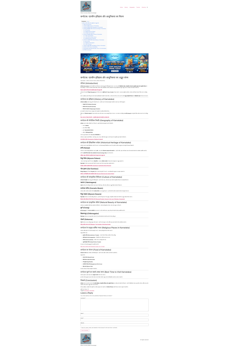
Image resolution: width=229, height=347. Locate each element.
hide (88, 21)
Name (82, 313)
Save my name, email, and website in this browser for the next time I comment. (99, 327)
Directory (144, 7)
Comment (83, 298)
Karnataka (92, 290)
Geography (132, 7)
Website (82, 322)
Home (121, 7)
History (126, 7)
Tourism (138, 7)
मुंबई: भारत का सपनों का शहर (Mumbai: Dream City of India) (93, 246)
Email (82, 318)
